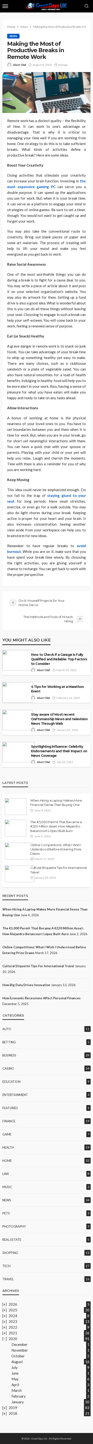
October (18, 1356)
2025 (13, 1310)
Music (7, 1187)
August (17, 1362)
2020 (13, 1339)
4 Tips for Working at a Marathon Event (57, 689)
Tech (6, 1266)
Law (5, 1174)
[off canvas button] (5, 6)
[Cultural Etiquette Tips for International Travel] (19, 873)
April (15, 1384)
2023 (13, 1321)
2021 (13, 1333)
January (17, 1402)
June (15, 1373)
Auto (6, 1029)
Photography (14, 1226)
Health (8, 1147)
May (15, 1379)
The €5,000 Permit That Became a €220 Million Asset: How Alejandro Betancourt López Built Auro (56, 826)
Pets (6, 1213)
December (19, 1344)
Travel (8, 1279)
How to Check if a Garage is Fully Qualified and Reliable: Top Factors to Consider (59, 659)
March (16, 1390)
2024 (13, 1316)
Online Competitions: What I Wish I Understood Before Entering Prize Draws (55, 849)
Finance (8, 1121)
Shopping (10, 1253)
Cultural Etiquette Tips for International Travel (58, 870)
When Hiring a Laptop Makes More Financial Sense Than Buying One (56, 802)
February (18, 1396)
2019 (13, 1407)
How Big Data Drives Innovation (26, 985)
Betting (9, 1042)
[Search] (87, 6)
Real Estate (11, 1240)
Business (9, 1055)
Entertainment (15, 1095)
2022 (13, 1327)
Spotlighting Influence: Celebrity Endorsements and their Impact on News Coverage (59, 751)
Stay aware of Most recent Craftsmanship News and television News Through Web (59, 719)
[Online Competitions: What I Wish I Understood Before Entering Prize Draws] (19, 851)
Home (7, 1161)
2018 (13, 1413)
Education (11, 1082)
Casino (8, 1068)
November (19, 1350)
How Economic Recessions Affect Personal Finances (41, 998)
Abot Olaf (19, 65)
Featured (10, 1108)
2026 (13, 1304)
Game (6, 1134)
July (14, 1367)
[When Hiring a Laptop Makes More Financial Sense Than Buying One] (15, 806)
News (13, 36)
